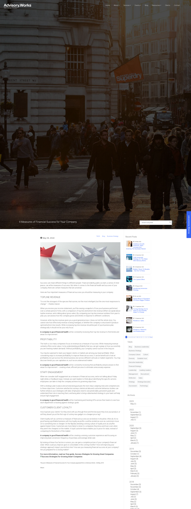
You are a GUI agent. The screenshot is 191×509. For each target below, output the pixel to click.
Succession (133, 386)
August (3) (134, 431)
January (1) (134, 443)
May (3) (133, 466)
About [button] (116, 5)
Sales (140, 378)
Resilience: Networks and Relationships (139, 330)
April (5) (133, 504)
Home (107, 5)
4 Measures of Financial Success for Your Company (61, 463)
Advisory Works (90, 463)
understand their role (48, 393)
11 (143, 337)
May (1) (133, 404)
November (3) (135, 487)
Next (151, 337)
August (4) (134, 459)
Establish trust (142, 358)
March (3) (134, 507)
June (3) (133, 464)
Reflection (132, 378)
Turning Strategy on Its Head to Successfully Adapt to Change (140, 310)
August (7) (134, 494)
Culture (145, 354)
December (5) (135, 484)
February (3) (134, 473)
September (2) (135, 415)
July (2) (133, 497)
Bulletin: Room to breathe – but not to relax (141, 270)
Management (133, 374)
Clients (167, 5)
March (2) (134, 471)
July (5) (133, 461)
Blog (146, 5)
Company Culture (134, 354)
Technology (144, 386)
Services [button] (126, 5)
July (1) (133, 420)
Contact (177, 5)
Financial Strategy (135, 366)
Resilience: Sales (138, 320)
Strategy (132, 382)
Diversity (131, 358)
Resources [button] (156, 5)
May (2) (133, 502)
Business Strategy (112, 236)
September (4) (135, 456)
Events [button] (137, 5)
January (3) (134, 476)
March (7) (134, 440)
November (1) (135, 412)
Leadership (132, 370)
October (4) (134, 489)
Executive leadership (136, 362)
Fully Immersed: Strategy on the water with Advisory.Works (140, 259)
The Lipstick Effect (139, 279)
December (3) (135, 451)
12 (146, 337)
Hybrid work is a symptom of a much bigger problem (141, 299)
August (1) (134, 417)
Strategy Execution (144, 382)
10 (141, 337)
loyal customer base (79, 429)
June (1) (133, 433)
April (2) (133, 438)
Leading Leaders (145, 370)
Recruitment (145, 374)
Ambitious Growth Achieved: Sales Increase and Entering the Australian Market (136, 246)
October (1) (134, 454)
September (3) (135, 428)
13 (148, 337)
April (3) (133, 469)
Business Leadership (142, 347)
